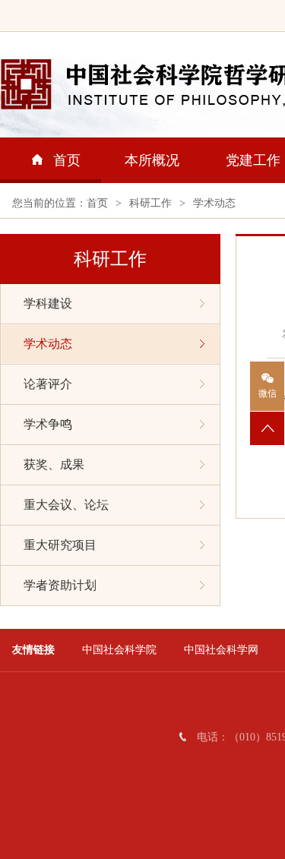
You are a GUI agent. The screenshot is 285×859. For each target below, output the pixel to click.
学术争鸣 (48, 424)
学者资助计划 (60, 585)
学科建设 (48, 303)
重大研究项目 (60, 544)
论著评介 (48, 383)
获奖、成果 (54, 464)
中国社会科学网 (221, 649)
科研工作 (150, 203)
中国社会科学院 (119, 649)
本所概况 (152, 160)
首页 (67, 160)
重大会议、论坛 (66, 504)
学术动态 (214, 203)
